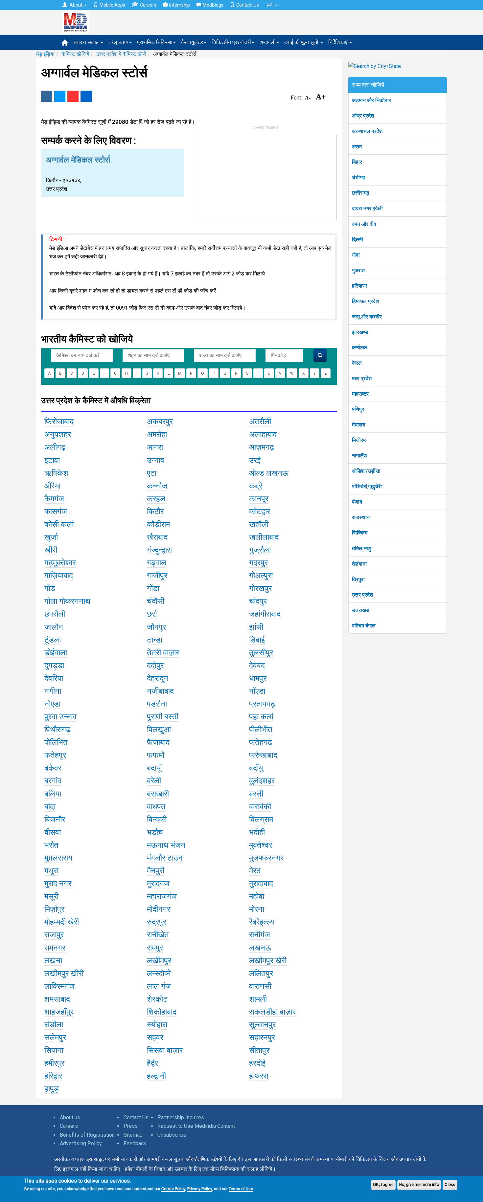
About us (70, 1117)
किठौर (155, 511)
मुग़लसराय (58, 858)
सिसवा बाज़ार (165, 1050)
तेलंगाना (359, 564)
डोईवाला (55, 652)
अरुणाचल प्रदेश (367, 131)
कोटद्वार (259, 511)
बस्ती (256, 793)
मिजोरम (359, 440)
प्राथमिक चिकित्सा (154, 42)
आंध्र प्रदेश (363, 116)
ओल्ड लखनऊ (268, 473)
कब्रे (255, 486)
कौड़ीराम (158, 524)
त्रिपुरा (358, 579)
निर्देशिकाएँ (338, 42)
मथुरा (51, 870)
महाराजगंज (162, 896)
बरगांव (52, 780)
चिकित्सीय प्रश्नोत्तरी (231, 42)
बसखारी (158, 793)
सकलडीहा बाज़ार (272, 1011)
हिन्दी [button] (269, 5)
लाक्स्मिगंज (59, 986)
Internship (179, 5)
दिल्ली (357, 239)
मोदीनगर (158, 909)
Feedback (135, 1143)
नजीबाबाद (160, 691)
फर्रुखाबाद (263, 755)
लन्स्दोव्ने (159, 973)
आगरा (155, 447)
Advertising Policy (81, 1143)
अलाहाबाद (263, 434)
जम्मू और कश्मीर (367, 317)
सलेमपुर (55, 1037)
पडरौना (157, 704)
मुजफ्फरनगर (266, 858)
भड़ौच (155, 832)
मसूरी (51, 896)
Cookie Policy (173, 1189)
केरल (357, 363)
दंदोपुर (155, 665)
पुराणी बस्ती (162, 716)
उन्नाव (155, 460)
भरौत (51, 845)
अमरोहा (157, 434)
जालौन (53, 627)
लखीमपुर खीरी (63, 973)
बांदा (50, 806)
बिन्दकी (157, 819)
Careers (148, 5)
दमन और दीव (364, 224)
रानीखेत (158, 934)
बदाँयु (256, 768)
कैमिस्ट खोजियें (75, 54)
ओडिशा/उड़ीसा (366, 471)
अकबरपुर (160, 421)
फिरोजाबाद (59, 421)
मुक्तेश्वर (260, 845)
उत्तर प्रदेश (362, 595)
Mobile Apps (112, 5)
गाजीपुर (157, 575)
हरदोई (257, 1063)
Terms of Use (241, 1189)
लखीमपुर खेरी (268, 960)
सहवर (155, 1037)
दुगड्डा (54, 665)
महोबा (256, 896)
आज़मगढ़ (261, 447)
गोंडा (153, 588)
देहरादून (157, 678)
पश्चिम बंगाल (364, 626)
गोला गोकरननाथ (67, 601)
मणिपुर (358, 409)
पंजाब (357, 502)
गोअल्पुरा (261, 575)
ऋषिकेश (56, 473)
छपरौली (54, 614)
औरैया (52, 486)
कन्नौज (157, 486)
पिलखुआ (159, 729)
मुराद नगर (57, 883)
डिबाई (257, 640)
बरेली (154, 780)
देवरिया (53, 678)
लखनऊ (260, 947)
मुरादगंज (158, 883)
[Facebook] (46, 96)
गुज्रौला (260, 550)
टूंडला (52, 640)
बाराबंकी (260, 806)
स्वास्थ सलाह (86, 42)
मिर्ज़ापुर (54, 909)
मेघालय (358, 425)
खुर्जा (51, 537)
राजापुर (54, 934)
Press (131, 1126)
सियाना (53, 1050)
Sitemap (133, 1135)
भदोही (257, 832)
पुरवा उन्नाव (60, 716)
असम (357, 146)
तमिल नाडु (361, 548)
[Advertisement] (265, 176)
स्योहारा (157, 1024)
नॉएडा (257, 691)
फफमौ (155, 755)
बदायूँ (154, 768)
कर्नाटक (359, 347)
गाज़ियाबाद (58, 575)
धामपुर (257, 678)
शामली (258, 999)
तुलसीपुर (261, 652)
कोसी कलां (59, 524)
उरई (255, 460)
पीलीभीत (260, 729)
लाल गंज (159, 986)
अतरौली (260, 421)
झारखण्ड (360, 332)
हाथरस (258, 1076)
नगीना (52, 691)
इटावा (52, 460)
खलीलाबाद (264, 537)
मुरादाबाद (261, 883)
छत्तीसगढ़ (360, 193)
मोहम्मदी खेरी (61, 922)
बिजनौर (54, 819)
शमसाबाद (57, 999)
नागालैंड (359, 455)
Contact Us (247, 5)
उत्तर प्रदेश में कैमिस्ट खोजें (121, 54)
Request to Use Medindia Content (196, 1126)
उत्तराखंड (360, 610)
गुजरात (358, 270)
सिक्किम (359, 533)
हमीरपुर (54, 1063)
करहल (156, 498)
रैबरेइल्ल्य (261, 922)
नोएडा (52, 704)
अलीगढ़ (54, 447)
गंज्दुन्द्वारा (159, 550)
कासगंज (55, 511)
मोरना (256, 909)
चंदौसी (155, 601)
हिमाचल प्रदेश (365, 301)
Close (450, 1184)
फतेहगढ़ (260, 742)
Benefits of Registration (87, 1135)
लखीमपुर (159, 960)
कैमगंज (54, 498)
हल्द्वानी (156, 1076)
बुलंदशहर (262, 780)
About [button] (76, 5)
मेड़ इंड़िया (45, 54)
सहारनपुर (262, 1037)
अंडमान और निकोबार (371, 100)
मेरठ (255, 870)
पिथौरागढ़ (57, 729)
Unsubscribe (171, 1135)
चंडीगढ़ (358, 177)
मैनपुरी (155, 870)
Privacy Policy (199, 1189)
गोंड (49, 588)
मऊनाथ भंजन (166, 845)
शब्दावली (268, 42)
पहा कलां (261, 716)
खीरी (50, 550)
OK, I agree (383, 1184)
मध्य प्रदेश (362, 378)
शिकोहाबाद (161, 1011)
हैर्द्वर (152, 1063)
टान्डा (154, 640)
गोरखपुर (260, 588)
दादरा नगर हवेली (367, 208)
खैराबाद (157, 537)
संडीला (53, 1024)
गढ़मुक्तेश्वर (60, 562)
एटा (151, 473)
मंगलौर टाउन (165, 858)
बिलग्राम (261, 819)
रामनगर (54, 947)
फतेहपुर (55, 755)
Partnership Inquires (180, 1117)
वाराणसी (260, 986)
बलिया (52, 793)
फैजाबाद (158, 742)
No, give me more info (419, 1184)
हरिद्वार (53, 1076)
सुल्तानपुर (262, 1024)
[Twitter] (59, 96)
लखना (53, 960)
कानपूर (258, 498)
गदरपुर (258, 562)
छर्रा (152, 614)
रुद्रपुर (156, 922)
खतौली (258, 524)
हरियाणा (359, 286)
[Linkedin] (86, 96)
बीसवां (52, 832)
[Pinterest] (73, 96)
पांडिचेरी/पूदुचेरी (367, 486)
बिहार (357, 162)
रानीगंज (259, 934)
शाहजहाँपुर (59, 1011)
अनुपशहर (57, 434)
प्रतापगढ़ (262, 704)
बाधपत (156, 806)
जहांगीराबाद (265, 614)
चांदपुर (258, 601)
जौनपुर (156, 627)
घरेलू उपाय (118, 42)
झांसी (256, 627)
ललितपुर (261, 973)
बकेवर (52, 768)
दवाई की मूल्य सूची (302, 42)
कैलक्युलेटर (192, 42)
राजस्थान (361, 517)
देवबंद (257, 665)
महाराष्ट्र (360, 394)
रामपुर (155, 947)
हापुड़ (51, 1088)
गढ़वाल (156, 562)
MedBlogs (213, 5)
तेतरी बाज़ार (163, 652)
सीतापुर (259, 1050)
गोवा (356, 255)
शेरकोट (157, 999)
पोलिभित (56, 742)
